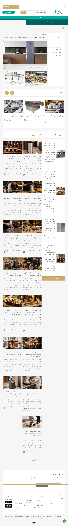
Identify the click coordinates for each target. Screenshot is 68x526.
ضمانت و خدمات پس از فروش (39, 504)
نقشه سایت (9, 494)
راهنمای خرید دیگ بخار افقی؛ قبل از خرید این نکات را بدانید (12, 274)
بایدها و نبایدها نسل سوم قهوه (37, 67)
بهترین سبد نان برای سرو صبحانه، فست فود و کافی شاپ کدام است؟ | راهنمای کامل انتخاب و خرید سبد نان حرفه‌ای (13, 313)
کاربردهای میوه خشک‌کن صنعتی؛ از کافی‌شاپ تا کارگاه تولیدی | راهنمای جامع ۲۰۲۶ (13, 354)
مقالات (20, 498)
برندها (62, 503)
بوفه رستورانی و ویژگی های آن (38, 84)
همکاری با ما (50, 503)
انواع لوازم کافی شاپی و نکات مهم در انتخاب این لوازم (55, 117)
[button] (36, 37)
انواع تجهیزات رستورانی (17, 116)
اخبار (21, 501)
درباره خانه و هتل (59, 498)
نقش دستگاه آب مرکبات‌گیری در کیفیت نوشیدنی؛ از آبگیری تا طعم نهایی (33, 198)
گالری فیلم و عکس (18, 503)
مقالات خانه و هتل (56, 44)
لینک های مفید (19, 506)
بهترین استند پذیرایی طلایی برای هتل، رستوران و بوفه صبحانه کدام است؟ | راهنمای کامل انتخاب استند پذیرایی (32, 313)
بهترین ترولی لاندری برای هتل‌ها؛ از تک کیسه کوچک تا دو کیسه (12, 393)
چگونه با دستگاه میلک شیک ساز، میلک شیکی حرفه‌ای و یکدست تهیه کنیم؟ (12, 198)
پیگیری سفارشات (39, 500)
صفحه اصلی (54, 22)
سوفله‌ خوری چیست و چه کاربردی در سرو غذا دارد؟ (32, 237)
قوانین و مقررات (8, 499)
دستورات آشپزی (18, 509)
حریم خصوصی (9, 496)
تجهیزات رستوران (57, 52)
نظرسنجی (51, 501)
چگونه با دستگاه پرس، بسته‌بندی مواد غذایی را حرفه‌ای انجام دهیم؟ (13, 237)
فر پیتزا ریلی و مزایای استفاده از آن (35, 116)
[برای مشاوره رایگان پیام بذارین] (64, 521)
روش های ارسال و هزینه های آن (28, 501)
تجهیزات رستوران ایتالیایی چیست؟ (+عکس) (15, 83)
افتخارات (61, 501)
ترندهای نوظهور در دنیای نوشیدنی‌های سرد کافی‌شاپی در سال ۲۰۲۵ (18, 37)
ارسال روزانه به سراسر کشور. (34, 18)
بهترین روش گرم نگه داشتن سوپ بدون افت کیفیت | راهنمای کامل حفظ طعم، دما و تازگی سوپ (33, 354)
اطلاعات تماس (50, 498)
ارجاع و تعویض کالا (38, 507)
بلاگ (48, 22)
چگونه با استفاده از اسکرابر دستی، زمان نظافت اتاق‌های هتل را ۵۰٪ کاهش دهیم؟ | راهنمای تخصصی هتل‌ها (33, 434)
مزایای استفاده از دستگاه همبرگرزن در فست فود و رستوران (32, 274)
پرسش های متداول (28, 505)
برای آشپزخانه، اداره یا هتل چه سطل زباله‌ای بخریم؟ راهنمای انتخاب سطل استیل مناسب (32, 159)
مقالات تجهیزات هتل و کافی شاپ (55, 48)
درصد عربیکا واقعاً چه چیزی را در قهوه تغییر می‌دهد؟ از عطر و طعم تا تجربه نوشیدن (13, 159)
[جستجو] (23, 12)
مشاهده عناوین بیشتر (53, 278)
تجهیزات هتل (58, 56)
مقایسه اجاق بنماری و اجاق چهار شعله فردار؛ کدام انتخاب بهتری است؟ (33, 394)
